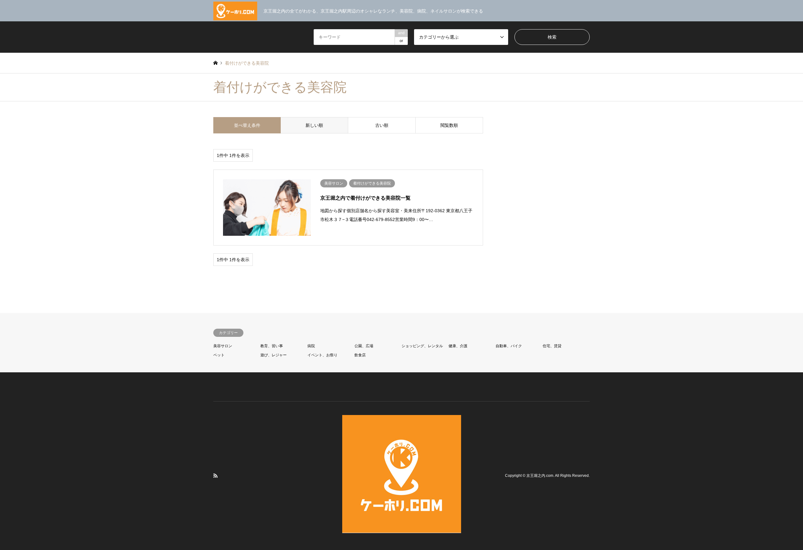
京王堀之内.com (539, 475)
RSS (215, 475)
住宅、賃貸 (552, 346)
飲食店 (360, 355)
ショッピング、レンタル (422, 346)
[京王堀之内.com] (401, 529)
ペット (219, 355)
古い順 (381, 125)
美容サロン (222, 346)
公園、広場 (363, 346)
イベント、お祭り (322, 355)
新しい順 (314, 125)
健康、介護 (458, 346)
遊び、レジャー (273, 355)
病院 (311, 346)
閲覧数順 (449, 125)
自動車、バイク (509, 346)
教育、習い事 (271, 346)
